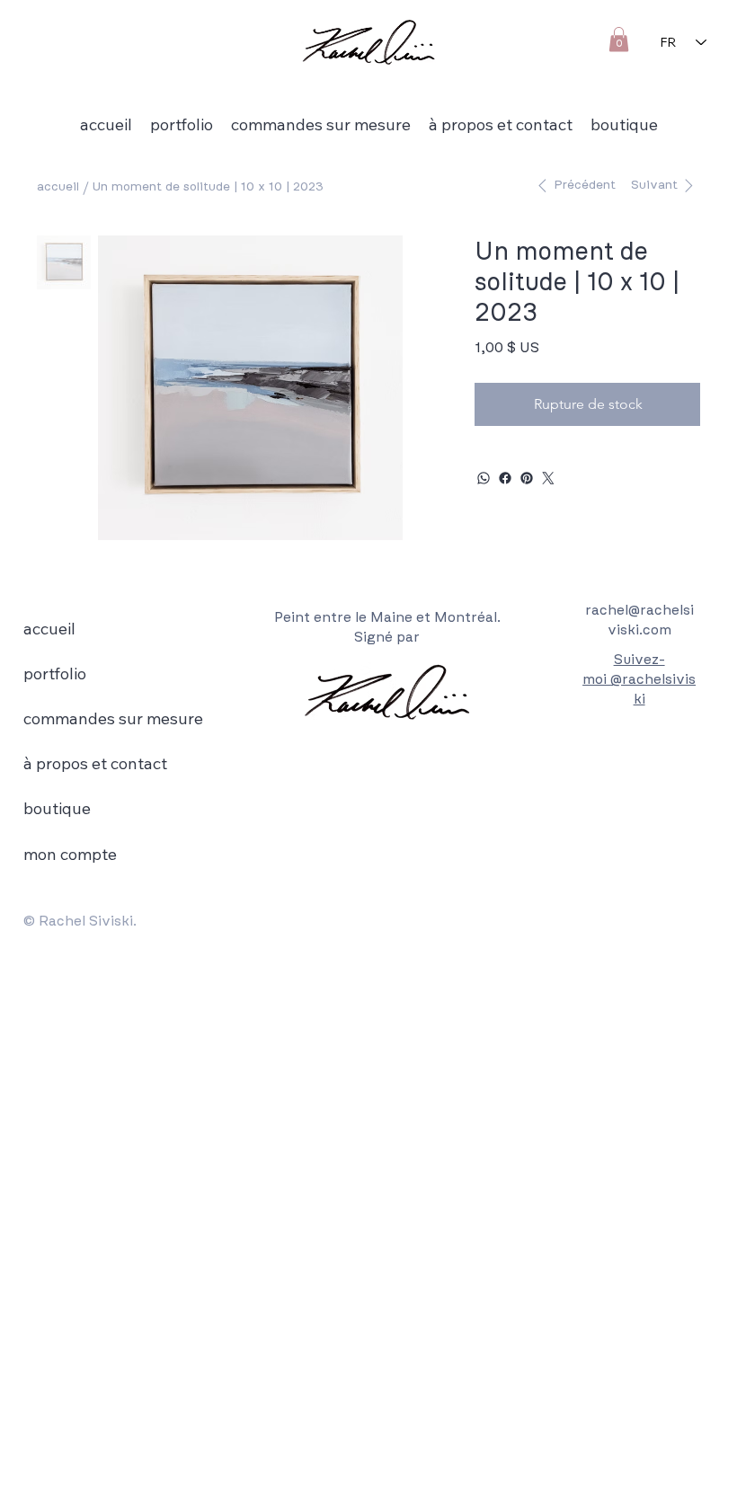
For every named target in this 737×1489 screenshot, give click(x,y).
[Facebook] (505, 478)
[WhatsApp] (484, 478)
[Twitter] (548, 478)
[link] (618, 39)
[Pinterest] (527, 478)
